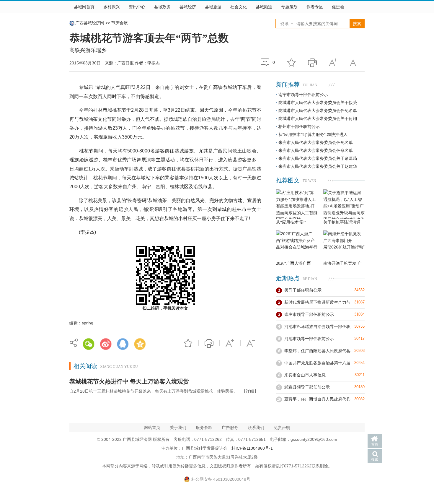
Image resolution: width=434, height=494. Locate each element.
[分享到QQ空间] (140, 344)
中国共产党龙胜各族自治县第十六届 (317, 362)
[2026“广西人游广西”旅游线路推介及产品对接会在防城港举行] (296, 245)
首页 (374, 444)
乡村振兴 (111, 6)
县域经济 (188, 6)
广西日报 (125, 63)
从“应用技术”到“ (291, 222)
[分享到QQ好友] (123, 344)
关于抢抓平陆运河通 (341, 222)
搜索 (374, 459)
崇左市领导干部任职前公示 (309, 314)
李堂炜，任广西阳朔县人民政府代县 (317, 350)
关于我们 (178, 427)
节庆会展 (119, 22)
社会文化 (238, 6)
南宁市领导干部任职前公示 (303, 94)
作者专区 (314, 6)
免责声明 (282, 427)
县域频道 (264, 6)
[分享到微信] (88, 344)
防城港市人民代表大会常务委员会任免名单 (317, 110)
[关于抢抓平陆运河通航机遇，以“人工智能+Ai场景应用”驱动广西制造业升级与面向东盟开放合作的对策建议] (344, 204)
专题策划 (289, 6)
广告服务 (230, 427)
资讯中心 (137, 6)
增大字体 (333, 62)
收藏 (291, 62)
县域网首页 (84, 6)
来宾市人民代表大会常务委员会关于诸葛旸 (317, 158)
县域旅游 (213, 6)
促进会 (338, 6)
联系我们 (256, 427)
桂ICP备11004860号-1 (252, 448)
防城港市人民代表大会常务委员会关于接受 (317, 102)
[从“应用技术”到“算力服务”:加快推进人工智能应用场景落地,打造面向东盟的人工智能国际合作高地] (296, 204)
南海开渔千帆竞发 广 (342, 263)
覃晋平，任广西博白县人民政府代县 (317, 399)
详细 (250, 391)
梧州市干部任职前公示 (299, 126)
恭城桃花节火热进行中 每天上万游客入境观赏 (129, 381)
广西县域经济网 (89, 22)
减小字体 (354, 62)
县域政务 (162, 6)
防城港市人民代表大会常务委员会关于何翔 (317, 118)
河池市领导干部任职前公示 (309, 338)
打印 (312, 62)
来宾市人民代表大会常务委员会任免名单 (315, 142)
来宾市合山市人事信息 (305, 375)
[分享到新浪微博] (106, 344)
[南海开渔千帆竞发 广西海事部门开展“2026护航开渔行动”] (344, 245)
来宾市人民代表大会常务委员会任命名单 (315, 150)
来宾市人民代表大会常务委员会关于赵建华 (317, 166)
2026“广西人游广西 (293, 263)
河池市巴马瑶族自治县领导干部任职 (317, 326)
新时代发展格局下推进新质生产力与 (317, 302)
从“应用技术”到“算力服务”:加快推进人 (312, 134)
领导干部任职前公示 (303, 290)
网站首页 (152, 427)
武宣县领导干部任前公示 (307, 387)
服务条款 (204, 427)
